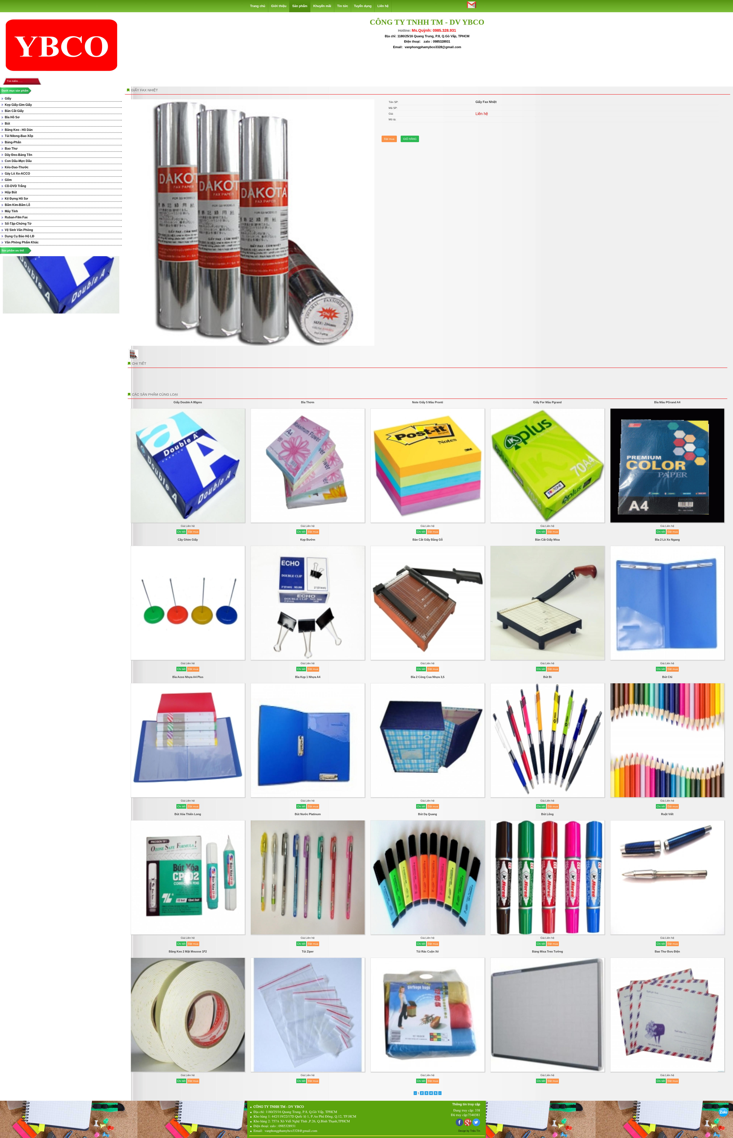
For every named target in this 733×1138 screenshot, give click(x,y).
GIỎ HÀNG (410, 138)
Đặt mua (389, 138)
